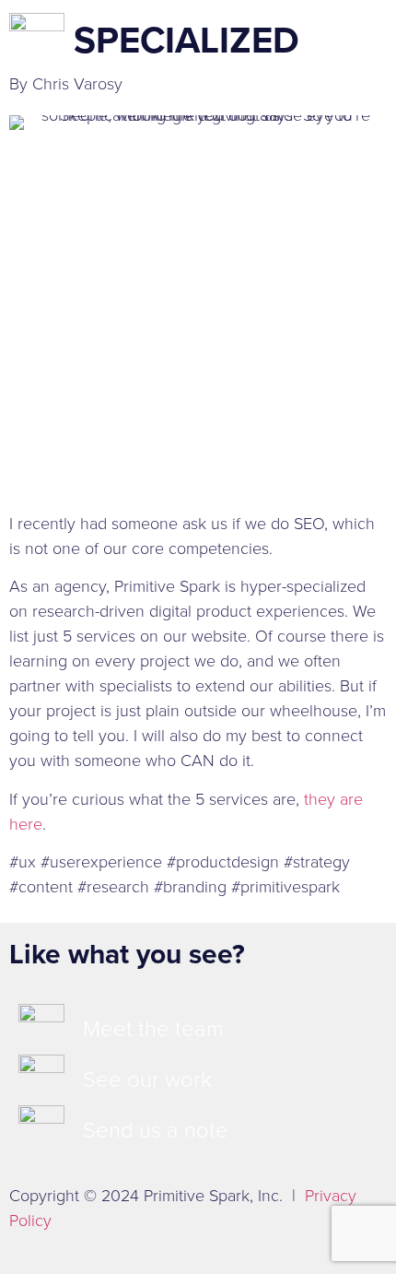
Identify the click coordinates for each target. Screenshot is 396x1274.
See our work (147, 1079)
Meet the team (153, 1028)
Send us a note (155, 1130)
